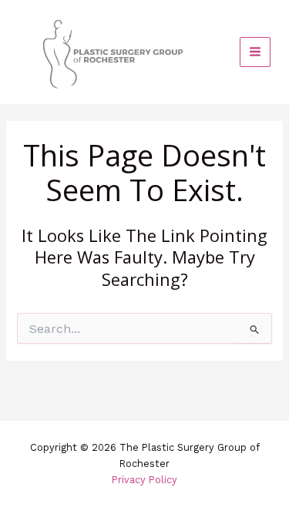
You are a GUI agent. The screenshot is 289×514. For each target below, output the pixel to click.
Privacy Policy (144, 479)
